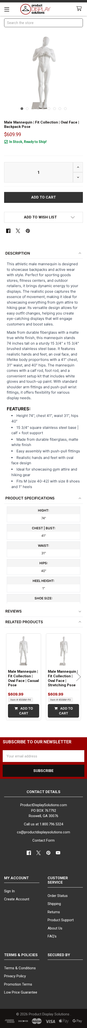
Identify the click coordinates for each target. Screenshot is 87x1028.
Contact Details (43, 792)
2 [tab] (27, 108)
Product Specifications (30, 498)
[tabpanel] (43, 73)
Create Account (16, 899)
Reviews (13, 611)
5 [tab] (43, 108)
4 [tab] (38, 108)
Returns (54, 912)
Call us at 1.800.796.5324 (43, 824)
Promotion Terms (18, 984)
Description (17, 253)
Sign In (9, 891)
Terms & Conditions (20, 968)
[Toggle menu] (6, 9)
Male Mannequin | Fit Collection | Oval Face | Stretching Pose (63, 678)
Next (78, 677)
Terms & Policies (21, 955)
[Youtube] (58, 853)
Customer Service (58, 880)
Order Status (58, 896)
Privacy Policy (15, 976)
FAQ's (52, 936)
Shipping (54, 904)
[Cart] (80, 9)
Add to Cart (26, 710)
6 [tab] (49, 108)
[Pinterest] (28, 231)
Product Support (61, 920)
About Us (55, 928)
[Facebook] (8, 231)
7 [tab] (54, 108)
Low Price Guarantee (20, 992)
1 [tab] (22, 108)
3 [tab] (32, 108)
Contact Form (43, 840)
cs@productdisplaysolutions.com (43, 832)
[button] (43, 217)
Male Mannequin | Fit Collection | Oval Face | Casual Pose (23, 678)
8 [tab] (59, 108)
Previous (8, 677)
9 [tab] (65, 108)
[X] (18, 231)
